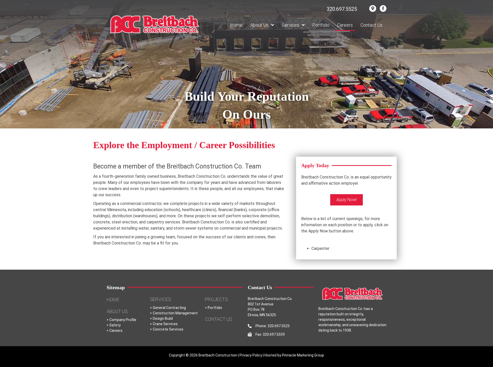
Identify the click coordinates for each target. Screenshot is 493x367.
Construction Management (175, 313)
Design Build (163, 318)
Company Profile (122, 320)
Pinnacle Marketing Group (303, 355)
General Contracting (169, 308)
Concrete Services (168, 329)
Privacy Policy (251, 355)
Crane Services (165, 324)
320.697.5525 (342, 9)
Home (113, 299)
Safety (115, 325)
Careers (115, 330)
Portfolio (215, 308)
